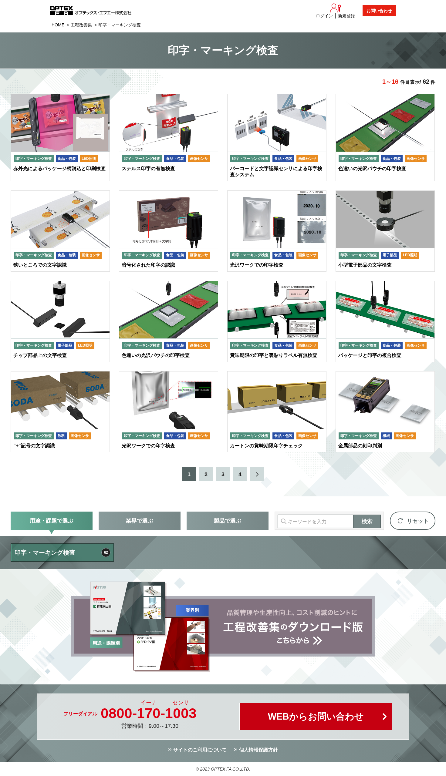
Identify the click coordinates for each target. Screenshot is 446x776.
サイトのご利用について (200, 749)
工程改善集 (81, 24)
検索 (367, 521)
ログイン (324, 15)
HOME (58, 24)
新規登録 (346, 15)
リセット (418, 521)
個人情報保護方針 (258, 749)
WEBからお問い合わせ (316, 716)
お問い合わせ (379, 10)
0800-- (149, 713)
